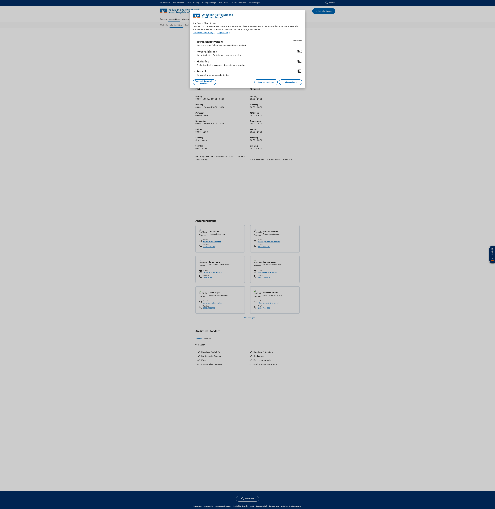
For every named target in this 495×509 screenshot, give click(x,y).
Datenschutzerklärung (203, 32)
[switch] (299, 51)
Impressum (222, 32)
